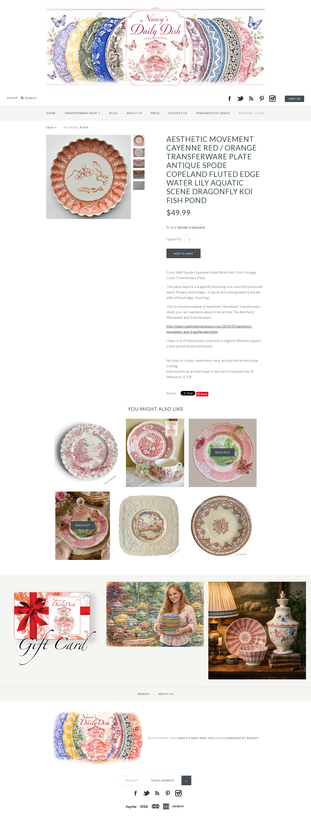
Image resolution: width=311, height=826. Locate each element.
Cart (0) (294, 98)
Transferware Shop (82, 113)
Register (246, 113)
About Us (134, 113)
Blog (113, 113)
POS (211, 737)
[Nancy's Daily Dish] (155, 3)
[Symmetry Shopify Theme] (53, 667)
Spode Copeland (191, 227)
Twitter (240, 99)
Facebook (229, 99)
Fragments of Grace (213, 113)
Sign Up (132, 780)
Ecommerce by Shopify (240, 737)
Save (204, 394)
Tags (51, 127)
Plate (84, 127)
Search (143, 694)
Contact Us (177, 113)
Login (260, 113)
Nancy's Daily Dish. (192, 737)
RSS (251, 99)
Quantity (174, 239)
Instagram (272, 99)
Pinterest (262, 99)
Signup (12, 97)
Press (155, 113)
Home (51, 113)
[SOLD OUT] (223, 421)
